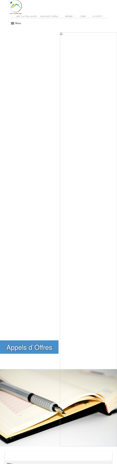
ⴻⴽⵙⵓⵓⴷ (68, 16)
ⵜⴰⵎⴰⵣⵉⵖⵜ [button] (97, 16)
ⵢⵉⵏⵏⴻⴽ (82, 16)
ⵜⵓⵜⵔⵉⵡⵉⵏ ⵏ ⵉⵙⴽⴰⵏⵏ (49, 16)
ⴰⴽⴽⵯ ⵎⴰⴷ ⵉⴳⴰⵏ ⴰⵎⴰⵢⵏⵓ (26, 16)
